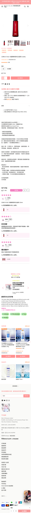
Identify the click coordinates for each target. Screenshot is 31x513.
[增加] (8, 78)
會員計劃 (3, 464)
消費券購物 (4, 473)
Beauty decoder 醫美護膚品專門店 (12, 6)
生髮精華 (9, 48)
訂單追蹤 (3, 443)
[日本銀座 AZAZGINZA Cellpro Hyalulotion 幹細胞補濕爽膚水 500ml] (23, 335)
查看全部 (27, 326)
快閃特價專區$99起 (6, 454)
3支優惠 (9, 68)
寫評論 (16, 190)
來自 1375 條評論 (15, 277)
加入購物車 (24, 511)
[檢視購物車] (28, 6)
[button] (4, 209)
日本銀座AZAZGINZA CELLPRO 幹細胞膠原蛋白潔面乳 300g (7, 345)
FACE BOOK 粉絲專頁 (7, 486)
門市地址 (3, 483)
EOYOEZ (3, 48)
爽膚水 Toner (19, 379)
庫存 (2, 105)
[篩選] (24, 190)
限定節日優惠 (4, 458)
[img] (15, 276)
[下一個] (28, 25)
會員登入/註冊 (5, 462)
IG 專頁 (3, 488)
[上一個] (3, 25)
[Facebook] (2, 400)
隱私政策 (3, 477)
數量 (2, 66)
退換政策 (3, 475)
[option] (15, 25)
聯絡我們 (3, 481)
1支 (3, 68)
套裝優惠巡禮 (4, 456)
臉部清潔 (3, 379)
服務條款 (3, 445)
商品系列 (3, 450)
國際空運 (9, 99)
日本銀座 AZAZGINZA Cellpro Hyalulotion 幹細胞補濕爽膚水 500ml (22, 345)
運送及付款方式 (5, 469)
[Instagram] (6, 400)
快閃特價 (3, 326)
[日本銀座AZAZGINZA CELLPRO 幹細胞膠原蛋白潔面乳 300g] (8, 335)
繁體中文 (3, 496)
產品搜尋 (3, 448)
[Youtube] (4, 400)
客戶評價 (3, 490)
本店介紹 (3, 467)
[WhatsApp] (9, 400)
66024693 (12, 435)
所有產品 (3, 452)
